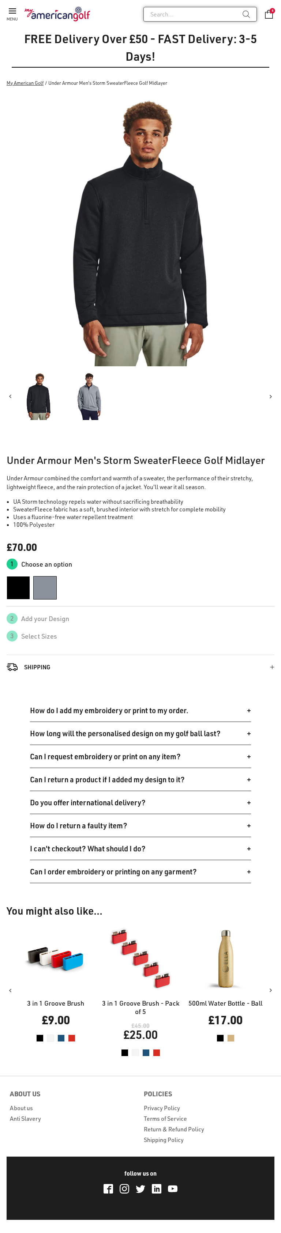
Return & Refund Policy (174, 1129)
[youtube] (172, 1189)
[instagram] (124, 1189)
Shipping (37, 667)
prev (10, 396)
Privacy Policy (162, 1108)
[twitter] (140, 1189)
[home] (57, 14)
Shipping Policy (164, 1139)
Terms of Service (165, 1118)
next (270, 396)
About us (21, 1108)
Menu (12, 19)
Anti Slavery (25, 1118)
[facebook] (108, 1189)
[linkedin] (156, 1189)
